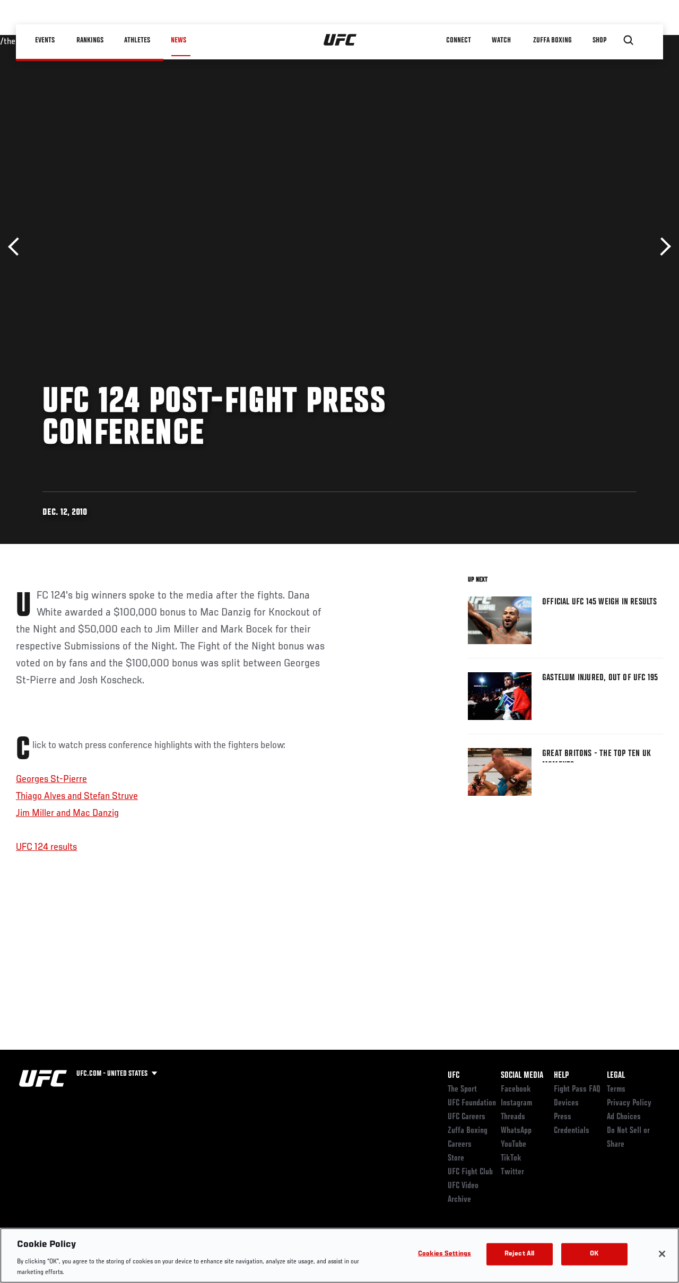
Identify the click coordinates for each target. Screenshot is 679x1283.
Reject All (519, 1254)
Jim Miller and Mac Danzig (67, 813)
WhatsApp (516, 1131)
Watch (501, 40)
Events (45, 40)
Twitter (512, 1172)
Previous (17, 247)
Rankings (89, 40)
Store (456, 1158)
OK (594, 1254)
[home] (340, 40)
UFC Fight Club (470, 1172)
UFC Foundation (472, 1103)
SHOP (599, 40)
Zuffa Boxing (552, 40)
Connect (458, 40)
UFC (453, 1075)
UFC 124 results (46, 847)
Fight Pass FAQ (577, 1089)
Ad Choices (624, 1117)
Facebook (516, 1089)
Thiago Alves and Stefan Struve (77, 796)
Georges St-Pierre (51, 779)
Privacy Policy (629, 1103)
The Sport (462, 1089)
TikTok (511, 1158)
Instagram (516, 1103)
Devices (566, 1103)
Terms (616, 1089)
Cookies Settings (444, 1254)
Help (561, 1075)
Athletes (137, 40)
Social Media (522, 1075)
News (178, 40)
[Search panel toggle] (628, 40)
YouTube (513, 1144)
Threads (513, 1117)
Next (661, 247)
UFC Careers (466, 1117)
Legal (616, 1075)
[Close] (662, 1254)
